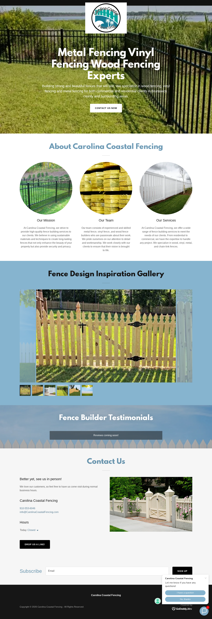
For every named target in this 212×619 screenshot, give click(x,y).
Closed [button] (31, 530)
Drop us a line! (35, 544)
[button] (37, 530)
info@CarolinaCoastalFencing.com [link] (39, 512)
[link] (106, 3)
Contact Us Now (106, 108)
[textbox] (107, 571)
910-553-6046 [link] (27, 508)
